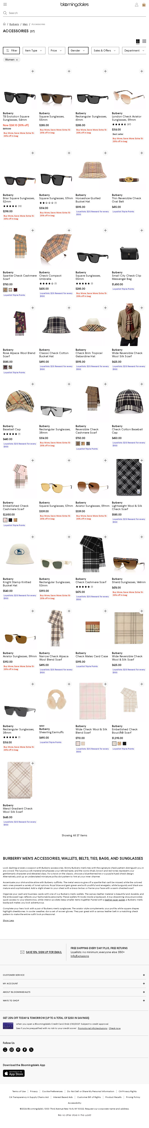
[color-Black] (124, 744)
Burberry (14, 24)
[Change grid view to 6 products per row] (144, 41)
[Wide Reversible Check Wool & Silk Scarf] (129, 628)
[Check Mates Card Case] (93, 628)
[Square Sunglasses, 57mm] (56, 170)
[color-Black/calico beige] (10, 520)
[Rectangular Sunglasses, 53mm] (56, 554)
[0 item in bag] (144, 5)
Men (25, 24)
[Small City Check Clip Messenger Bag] (129, 247)
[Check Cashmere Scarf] (93, 554)
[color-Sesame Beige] (83, 744)
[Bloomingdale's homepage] (5, 24)
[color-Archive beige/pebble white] (83, 444)
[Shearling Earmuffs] (56, 701)
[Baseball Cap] (20, 401)
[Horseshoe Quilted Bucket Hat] (93, 170)
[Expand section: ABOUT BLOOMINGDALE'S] (74, 992)
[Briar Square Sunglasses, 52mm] (20, 170)
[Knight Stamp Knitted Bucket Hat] (20, 554)
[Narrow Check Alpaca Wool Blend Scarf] (56, 628)
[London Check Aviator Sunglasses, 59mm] (129, 88)
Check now (115, 1028)
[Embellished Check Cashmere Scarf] (20, 477)
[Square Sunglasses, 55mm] (56, 88)
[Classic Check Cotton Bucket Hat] (56, 325)
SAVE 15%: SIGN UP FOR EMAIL (44, 952)
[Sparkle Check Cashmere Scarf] (20, 247)
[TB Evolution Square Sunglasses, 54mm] (20, 88)
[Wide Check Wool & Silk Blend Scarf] (93, 701)
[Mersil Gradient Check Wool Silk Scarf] (20, 780)
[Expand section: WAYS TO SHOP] (74, 1001)
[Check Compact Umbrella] (56, 247)
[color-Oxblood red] (15, 290)
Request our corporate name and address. (107, 1109)
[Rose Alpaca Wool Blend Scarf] (20, 325)
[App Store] (14, 1073)
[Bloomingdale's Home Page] (75, 5)
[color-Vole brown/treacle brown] (78, 444)
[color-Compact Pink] (78, 744)
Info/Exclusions (80, 956)
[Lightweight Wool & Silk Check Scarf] (129, 477)
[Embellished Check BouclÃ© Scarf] (129, 701)
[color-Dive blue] (10, 367)
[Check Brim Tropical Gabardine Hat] (93, 325)
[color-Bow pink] (5, 520)
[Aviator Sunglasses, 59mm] (93, 477)
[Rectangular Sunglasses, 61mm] (93, 88)
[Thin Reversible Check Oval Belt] (129, 170)
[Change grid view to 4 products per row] (138, 41)
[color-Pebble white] (10, 290)
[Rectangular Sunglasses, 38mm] (56, 401)
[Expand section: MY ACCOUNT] (74, 984)
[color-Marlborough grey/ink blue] (88, 444)
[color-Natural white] (114, 744)
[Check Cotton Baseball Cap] (129, 401)
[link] (20, 124)
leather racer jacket (115, 900)
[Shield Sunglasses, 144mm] (129, 554)
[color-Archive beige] (5, 290)
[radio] (5, 290)
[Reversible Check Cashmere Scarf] (93, 401)
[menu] (5, 4)
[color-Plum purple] (5, 367)
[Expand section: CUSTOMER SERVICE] (74, 975)
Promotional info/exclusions (92, 1028)
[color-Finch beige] (119, 744)
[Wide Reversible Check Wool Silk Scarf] (129, 325)
